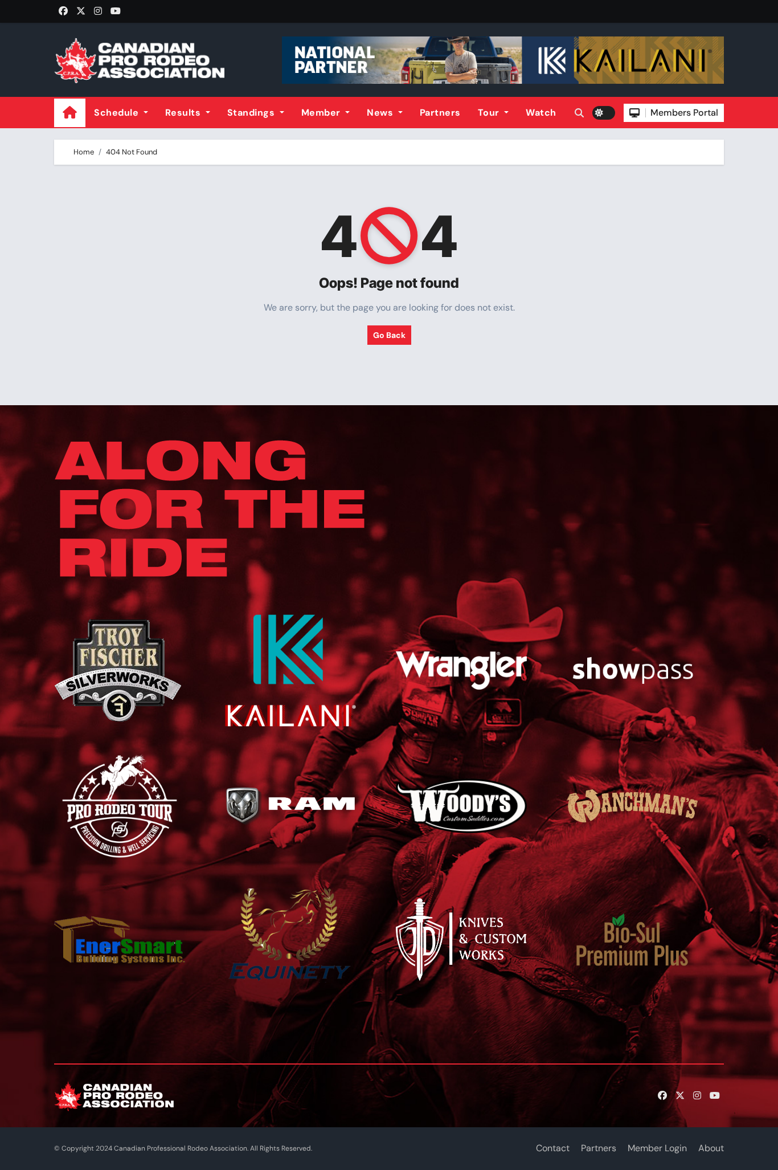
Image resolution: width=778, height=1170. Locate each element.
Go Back (389, 335)
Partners (440, 113)
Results (184, 113)
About (711, 1148)
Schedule (117, 113)
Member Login (657, 1148)
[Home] (69, 113)
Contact (553, 1148)
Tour (490, 113)
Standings (252, 113)
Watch (541, 113)
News (381, 113)
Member (322, 113)
